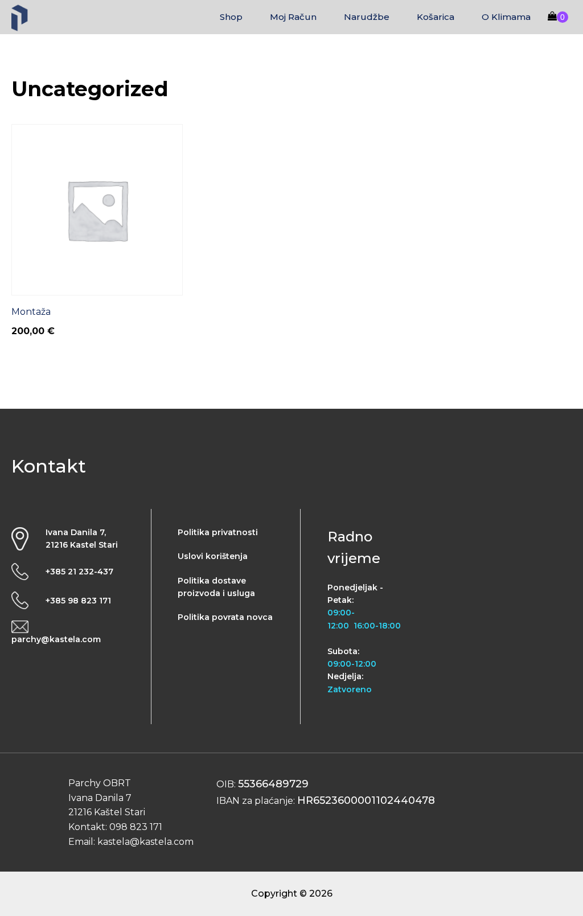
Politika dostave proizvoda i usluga (216, 587)
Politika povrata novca (225, 617)
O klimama (506, 16)
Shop (231, 16)
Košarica (435, 16)
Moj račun (293, 16)
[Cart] (558, 17)
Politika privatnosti (218, 532)
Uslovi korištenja (213, 556)
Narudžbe (366, 16)
